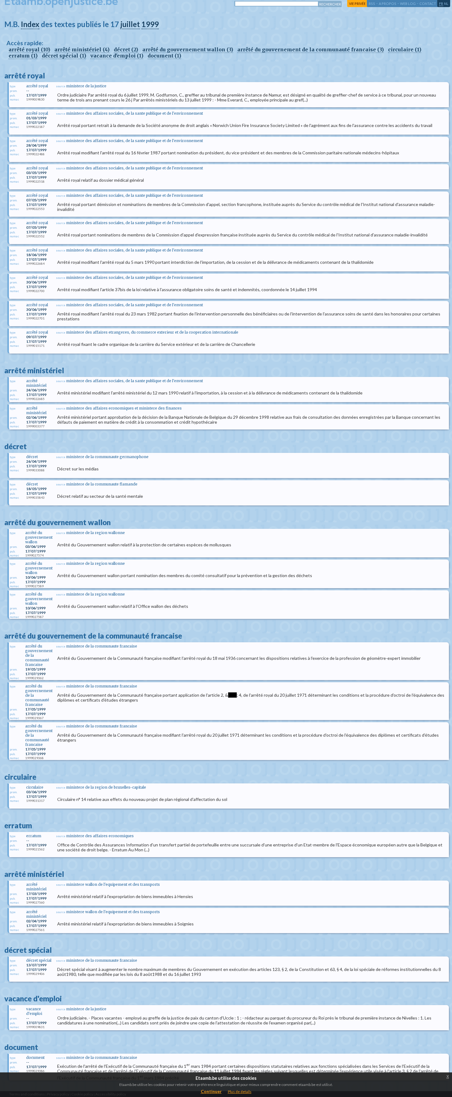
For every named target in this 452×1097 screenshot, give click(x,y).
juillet (130, 24)
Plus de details (240, 1091)
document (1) (164, 56)
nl (446, 4)
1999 (150, 24)
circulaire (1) (404, 49)
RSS (372, 4)
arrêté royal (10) (29, 49)
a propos (387, 4)
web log (408, 4)
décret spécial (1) (64, 56)
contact (427, 4)
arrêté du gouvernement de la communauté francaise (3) (310, 49)
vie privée (357, 4)
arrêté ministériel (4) (81, 49)
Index (30, 24)
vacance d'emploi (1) (116, 56)
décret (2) (126, 49)
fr (441, 4)
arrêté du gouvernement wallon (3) (187, 49)
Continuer (211, 1091)
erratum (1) (23, 56)
